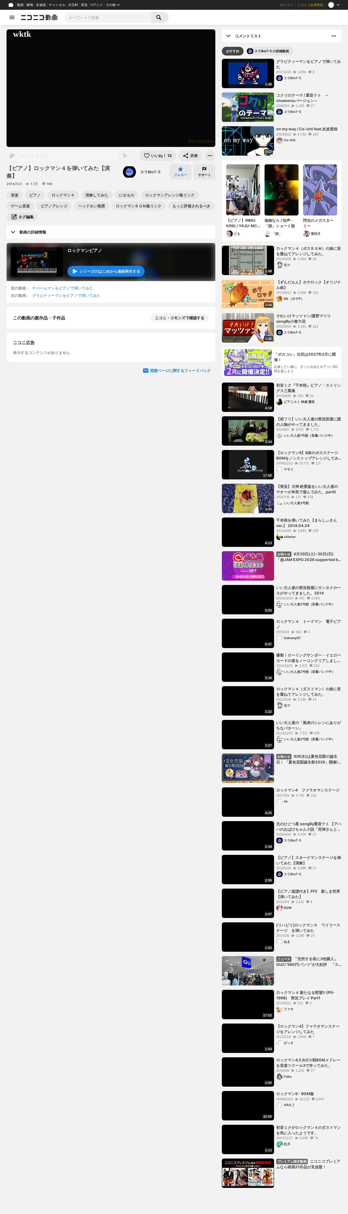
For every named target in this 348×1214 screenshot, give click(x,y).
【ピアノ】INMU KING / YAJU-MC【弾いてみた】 (241, 223)
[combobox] (107, 17)
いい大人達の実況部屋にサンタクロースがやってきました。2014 (308, 590)
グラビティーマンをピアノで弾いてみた (66, 295)
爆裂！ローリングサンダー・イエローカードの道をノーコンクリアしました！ (308, 658)
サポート (204, 175)
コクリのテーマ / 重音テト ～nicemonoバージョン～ (302, 98)
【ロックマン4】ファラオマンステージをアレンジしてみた (308, 1029)
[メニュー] (209, 155)
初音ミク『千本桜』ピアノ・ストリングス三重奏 (308, 388)
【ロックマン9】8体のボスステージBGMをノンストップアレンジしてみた (307, 455)
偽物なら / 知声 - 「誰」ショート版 (280, 223)
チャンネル (57, 5)
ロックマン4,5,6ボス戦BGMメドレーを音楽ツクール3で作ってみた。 (308, 1063)
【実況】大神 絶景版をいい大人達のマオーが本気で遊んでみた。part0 (307, 489)
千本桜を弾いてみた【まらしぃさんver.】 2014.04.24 (306, 523)
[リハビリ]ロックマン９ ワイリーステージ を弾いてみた (308, 928)
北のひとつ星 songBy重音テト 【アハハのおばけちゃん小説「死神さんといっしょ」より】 (308, 826)
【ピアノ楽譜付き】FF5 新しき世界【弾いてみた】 (308, 894)
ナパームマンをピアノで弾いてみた (62, 288)
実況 (84, 5)
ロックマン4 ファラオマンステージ (308, 790)
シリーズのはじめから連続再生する (109, 271)
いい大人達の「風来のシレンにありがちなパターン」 (308, 725)
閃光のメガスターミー (318, 223)
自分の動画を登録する (44, 374)
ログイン (286, 5)
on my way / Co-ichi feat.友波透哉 (306, 129)
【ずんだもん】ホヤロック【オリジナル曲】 (308, 285)
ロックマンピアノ (84, 250)
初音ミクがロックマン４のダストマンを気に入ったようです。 (308, 1130)
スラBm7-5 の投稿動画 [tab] (271, 51)
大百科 (73, 5)
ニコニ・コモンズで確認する (179, 317)
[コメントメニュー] (333, 35)
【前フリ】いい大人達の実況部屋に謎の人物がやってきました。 (308, 422)
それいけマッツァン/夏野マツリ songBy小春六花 (303, 318)
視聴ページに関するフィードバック (180, 476)
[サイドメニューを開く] (12, 17)
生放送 (41, 5)
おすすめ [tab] (232, 51)
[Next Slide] (204, 424)
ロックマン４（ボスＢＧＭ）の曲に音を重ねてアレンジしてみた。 (308, 251)
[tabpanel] (281, 623)
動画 (20, 5)
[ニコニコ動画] (39, 17)
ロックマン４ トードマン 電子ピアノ (308, 624)
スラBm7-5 (150, 172)
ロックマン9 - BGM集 (295, 1093)
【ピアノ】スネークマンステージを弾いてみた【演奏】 (308, 860)
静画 (30, 5)
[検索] (160, 17)
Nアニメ (97, 5)
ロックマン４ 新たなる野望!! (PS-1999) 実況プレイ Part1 (305, 995)
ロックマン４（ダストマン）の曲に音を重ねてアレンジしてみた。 (308, 691)
